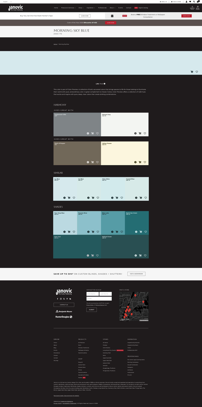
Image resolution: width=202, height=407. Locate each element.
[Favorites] (190, 1)
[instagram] (61, 299)
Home (55, 44)
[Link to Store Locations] (133, 306)
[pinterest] (67, 299)
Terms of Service (100, 305)
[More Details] (88, 133)
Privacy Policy (90, 305)
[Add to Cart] (192, 72)
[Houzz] (70, 299)
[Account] (186, 1)
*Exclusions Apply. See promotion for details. (66, 395)
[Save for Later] (197, 72)
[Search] (194, 1)
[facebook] (57, 299)
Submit (91, 309)
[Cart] (197, 1)
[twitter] (64, 299)
